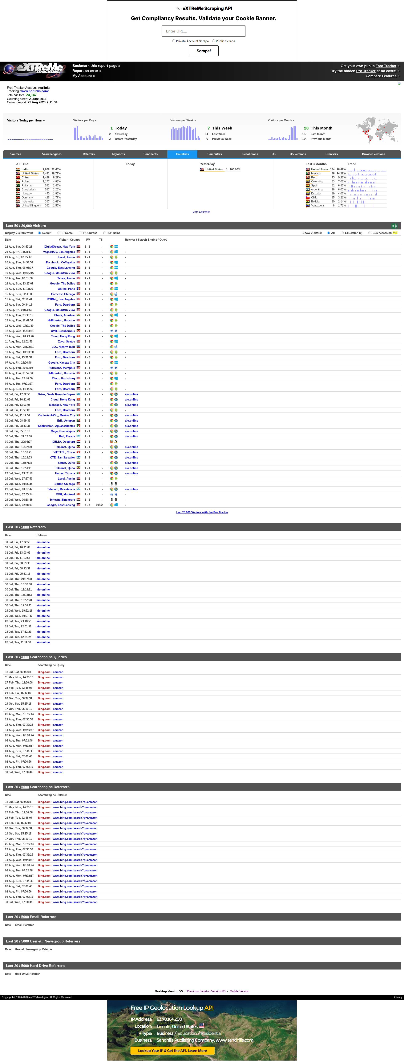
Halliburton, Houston (61, 320)
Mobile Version (239, 991)
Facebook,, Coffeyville (60, 262)
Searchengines (51, 154)
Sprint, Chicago (64, 483)
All (332, 233)
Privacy (398, 997)
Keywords (118, 154)
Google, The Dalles (62, 283)
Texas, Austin (66, 278)
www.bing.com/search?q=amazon (75, 802)
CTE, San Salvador (62, 457)
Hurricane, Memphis (62, 367)
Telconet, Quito (65, 447)
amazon (58, 672)
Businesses (382, 233)
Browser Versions (373, 154)
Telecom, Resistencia (61, 489)
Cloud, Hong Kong (63, 336)
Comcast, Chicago (63, 294)
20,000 (26, 226)
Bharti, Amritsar (64, 315)
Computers (214, 154)
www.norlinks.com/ (34, 91)
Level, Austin (66, 257)
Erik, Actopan (66, 420)
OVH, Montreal (65, 494)
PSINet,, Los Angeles (61, 299)
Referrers (89, 154)
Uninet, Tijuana (65, 473)
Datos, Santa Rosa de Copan (56, 394)
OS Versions (298, 154)
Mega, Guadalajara (63, 431)
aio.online (131, 394)
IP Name (67, 233)
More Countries (201, 211)
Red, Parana (67, 436)
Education (353, 233)
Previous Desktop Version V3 (206, 991)
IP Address (89, 233)
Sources (15, 154)
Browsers (332, 154)
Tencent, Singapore (62, 499)
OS (274, 154)
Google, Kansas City (61, 362)
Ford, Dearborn (65, 304)
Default (46, 233)
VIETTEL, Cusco (64, 452)
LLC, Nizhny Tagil (63, 346)
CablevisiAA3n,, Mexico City (56, 415)
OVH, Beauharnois (63, 331)
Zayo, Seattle (66, 341)
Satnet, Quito (66, 462)
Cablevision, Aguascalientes (56, 425)
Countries (182, 154)
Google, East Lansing (61, 267)
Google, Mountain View (59, 273)
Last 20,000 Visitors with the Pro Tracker (202, 512)
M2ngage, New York (62, 404)
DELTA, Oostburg (63, 441)
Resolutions (250, 154)
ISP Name (113, 233)
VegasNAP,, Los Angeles (59, 251)
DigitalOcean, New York (59, 246)
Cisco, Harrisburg (63, 378)
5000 (25, 527)
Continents (151, 154)
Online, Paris (66, 288)
